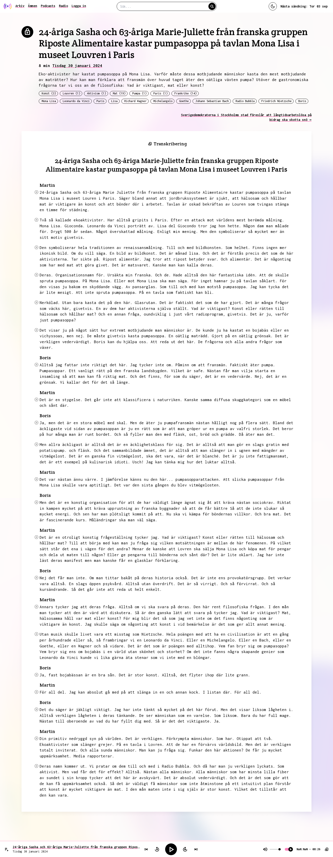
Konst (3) (49, 93)
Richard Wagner (135, 101)
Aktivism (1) (96, 93)
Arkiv (19, 6)
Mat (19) (119, 93)
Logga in (79, 6)
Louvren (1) (71, 93)
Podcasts (48, 6)
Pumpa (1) (139, 93)
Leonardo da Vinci (76, 101)
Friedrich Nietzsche (276, 101)
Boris (302, 101)
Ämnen (32, 6)
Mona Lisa (49, 101)
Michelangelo (162, 101)
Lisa (114, 101)
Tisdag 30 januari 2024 (77, 65)
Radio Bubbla (245, 101)
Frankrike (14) (185, 93)
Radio (63, 6)
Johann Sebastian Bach (212, 101)
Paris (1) (160, 93)
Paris (100, 101)
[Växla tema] (273, 6)
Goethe (184, 101)
